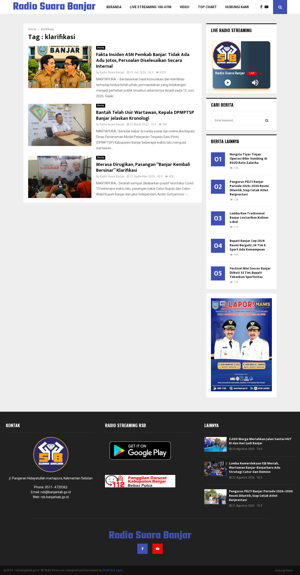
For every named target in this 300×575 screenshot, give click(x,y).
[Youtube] (268, 7)
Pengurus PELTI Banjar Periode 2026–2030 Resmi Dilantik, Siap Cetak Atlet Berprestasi (249, 188)
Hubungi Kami (237, 7)
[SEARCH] (267, 120)
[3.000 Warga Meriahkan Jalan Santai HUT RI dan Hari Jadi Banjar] (215, 444)
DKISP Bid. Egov (112, 570)
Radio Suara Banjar (54, 7)
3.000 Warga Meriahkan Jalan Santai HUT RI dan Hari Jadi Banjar (260, 441)
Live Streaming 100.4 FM (150, 7)
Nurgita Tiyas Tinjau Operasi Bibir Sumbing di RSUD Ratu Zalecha (248, 158)
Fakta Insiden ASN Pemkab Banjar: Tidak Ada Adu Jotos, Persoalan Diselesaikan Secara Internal (142, 60)
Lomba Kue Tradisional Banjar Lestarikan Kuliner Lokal (249, 217)
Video (184, 7)
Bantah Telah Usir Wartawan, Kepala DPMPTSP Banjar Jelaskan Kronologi (145, 115)
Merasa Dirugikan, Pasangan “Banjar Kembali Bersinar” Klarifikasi (143, 167)
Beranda (113, 7)
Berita (100, 47)
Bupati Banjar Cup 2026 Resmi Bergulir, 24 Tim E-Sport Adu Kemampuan (248, 245)
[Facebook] (262, 7)
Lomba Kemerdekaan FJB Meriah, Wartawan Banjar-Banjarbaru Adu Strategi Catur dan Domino (254, 467)
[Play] (228, 82)
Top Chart (207, 7)
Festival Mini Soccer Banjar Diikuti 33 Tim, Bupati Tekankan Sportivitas (250, 273)
